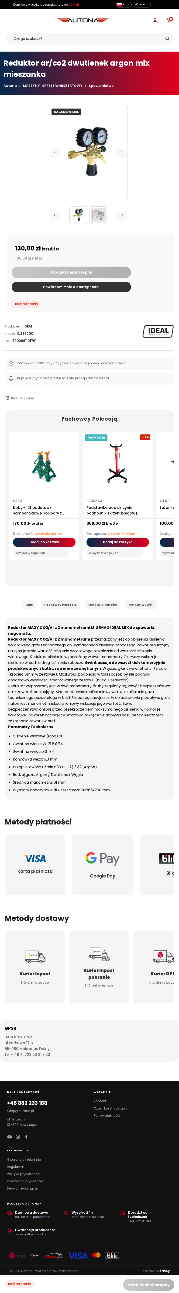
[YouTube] (9, 1137)
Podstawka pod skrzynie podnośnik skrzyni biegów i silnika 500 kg (111, 513)
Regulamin (15, 1166)
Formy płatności (107, 1115)
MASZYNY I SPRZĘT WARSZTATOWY (53, 85)
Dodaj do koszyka (44, 542)
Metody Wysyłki (141, 604)
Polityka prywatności (23, 1174)
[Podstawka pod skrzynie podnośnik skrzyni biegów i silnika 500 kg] (118, 466)
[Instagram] (18, 1137)
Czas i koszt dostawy (110, 1108)
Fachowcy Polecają (60, 604)
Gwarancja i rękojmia (24, 1159)
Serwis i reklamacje (22, 1188)
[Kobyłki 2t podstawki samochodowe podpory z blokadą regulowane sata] (44, 466)
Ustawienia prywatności (26, 1181)
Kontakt (100, 1101)
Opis (29, 604)
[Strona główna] (83, 21)
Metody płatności (102, 604)
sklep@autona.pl (20, 1111)
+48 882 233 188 (27, 1103)
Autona (10, 85)
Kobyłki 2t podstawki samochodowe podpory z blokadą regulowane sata (37, 513)
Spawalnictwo (101, 85)
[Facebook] (26, 1137)
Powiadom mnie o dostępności (71, 287)
